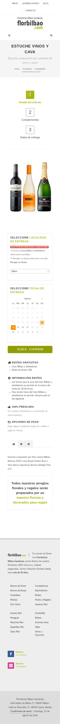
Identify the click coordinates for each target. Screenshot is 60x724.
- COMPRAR (30, 349)
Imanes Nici (16, 613)
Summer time (41, 622)
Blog (45, 3)
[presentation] (14, 444)
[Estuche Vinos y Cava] (30, 188)
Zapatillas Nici (17, 627)
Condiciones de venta (21, 711)
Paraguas (14, 618)
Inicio (15, 3)
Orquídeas (15, 595)
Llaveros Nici (41, 604)
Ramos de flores (18, 586)
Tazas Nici (15, 632)
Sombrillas (40, 613)
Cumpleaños (40, 69)
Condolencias (41, 586)
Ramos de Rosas (18, 591)
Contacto (30, 11)
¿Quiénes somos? (30, 3)
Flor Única (15, 604)
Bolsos (38, 618)
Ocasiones (27, 69)
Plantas (13, 600)
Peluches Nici (16, 622)
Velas (37, 627)
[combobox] (30, 271)
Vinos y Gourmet (39, 633)
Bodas (38, 595)
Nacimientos (41, 591)
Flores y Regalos (43, 600)
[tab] (14, 444)
